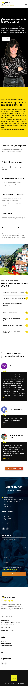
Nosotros (3, 641)
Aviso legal (6, 683)
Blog (2, 652)
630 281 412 (12, 630)
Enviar (14, 574)
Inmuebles (3, 648)
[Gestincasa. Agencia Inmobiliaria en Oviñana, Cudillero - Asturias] (7, 4)
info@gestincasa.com (6, 627)
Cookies (22, 683)
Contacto (3, 650)
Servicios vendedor (6, 643)
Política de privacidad (14, 683)
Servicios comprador (6, 645)
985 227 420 (4, 630)
